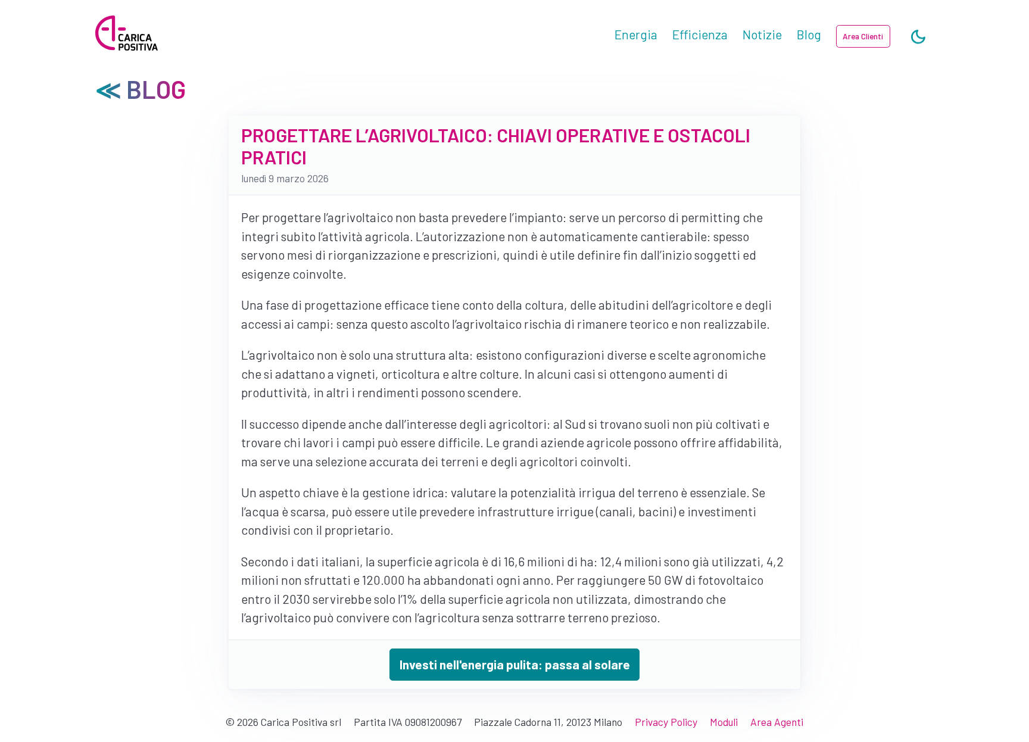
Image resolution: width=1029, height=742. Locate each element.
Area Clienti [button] (863, 36)
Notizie (762, 34)
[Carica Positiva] (126, 34)
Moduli (724, 721)
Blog (809, 34)
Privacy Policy (666, 721)
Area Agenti (776, 721)
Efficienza (700, 34)
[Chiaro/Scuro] (918, 37)
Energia (636, 34)
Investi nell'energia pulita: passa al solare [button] (515, 664)
